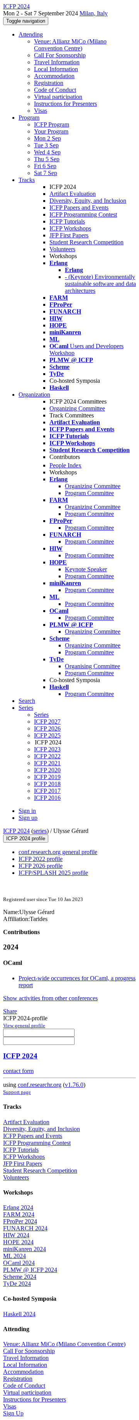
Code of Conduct (55, 90)
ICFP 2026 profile (41, 866)
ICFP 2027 (47, 721)
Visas (40, 110)
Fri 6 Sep (45, 166)
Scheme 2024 (19, 1276)
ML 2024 (14, 1256)
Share (10, 1011)
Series (41, 714)
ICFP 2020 (47, 770)
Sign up (28, 817)
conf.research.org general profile (58, 852)
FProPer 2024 (20, 1221)
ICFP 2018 (47, 784)
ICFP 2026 (47, 728)
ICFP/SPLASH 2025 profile (53, 872)
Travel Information (57, 62)
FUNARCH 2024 (25, 1228)
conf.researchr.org (39, 1084)
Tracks (27, 180)
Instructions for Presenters (65, 103)
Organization (34, 394)
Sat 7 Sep (45, 173)
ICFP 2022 (47, 756)
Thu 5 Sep (46, 159)
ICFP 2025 (47, 735)
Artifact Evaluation (72, 193)
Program (29, 117)
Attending (31, 34)
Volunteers (62, 249)
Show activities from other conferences (50, 998)
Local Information (56, 69)
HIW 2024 (16, 1235)
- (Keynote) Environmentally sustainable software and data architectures (100, 284)
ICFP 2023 (47, 749)
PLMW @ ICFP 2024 (30, 1269)
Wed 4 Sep (47, 152)
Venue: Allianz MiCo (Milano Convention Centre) (70, 45)
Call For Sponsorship (60, 55)
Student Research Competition (86, 242)
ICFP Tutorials (67, 221)
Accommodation (54, 76)
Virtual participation (58, 96)
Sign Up (13, 1413)
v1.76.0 (74, 1084)
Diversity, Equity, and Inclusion (87, 200)
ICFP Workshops (70, 228)
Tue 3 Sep (46, 145)
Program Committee (89, 493)
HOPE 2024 (18, 1242)
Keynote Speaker (86, 569)
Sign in (27, 811)
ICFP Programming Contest (83, 214)
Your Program (51, 131)
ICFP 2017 (47, 791)
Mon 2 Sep (47, 138)
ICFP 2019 (47, 777)
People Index (65, 465)
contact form (18, 1071)
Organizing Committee (77, 408)
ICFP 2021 (47, 763)
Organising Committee (92, 666)
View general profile (24, 1025)
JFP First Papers (68, 235)
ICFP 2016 (47, 797)
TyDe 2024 (17, 1283)
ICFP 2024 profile (25, 838)
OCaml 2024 (19, 1263)
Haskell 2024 (19, 1314)
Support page (17, 1092)
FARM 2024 (18, 1214)
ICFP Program (51, 124)
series (40, 831)
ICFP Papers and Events (78, 207)
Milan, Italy (94, 13)
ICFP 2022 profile (41, 859)
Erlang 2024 (18, 1207)
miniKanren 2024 (24, 1249)
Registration (48, 83)
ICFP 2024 (16, 831)
